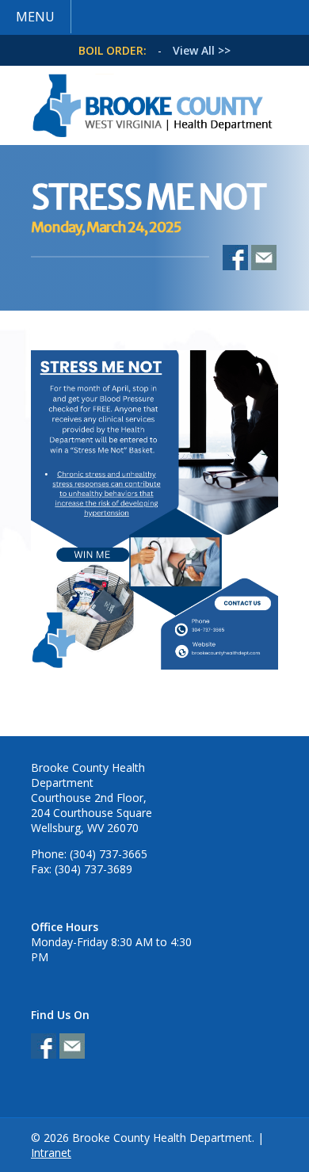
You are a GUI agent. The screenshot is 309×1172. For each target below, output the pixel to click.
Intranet (51, 1152)
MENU (35, 16)
